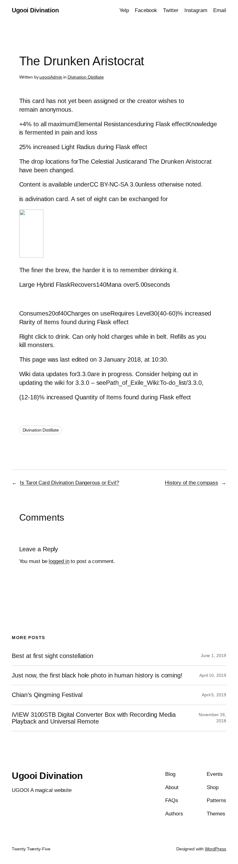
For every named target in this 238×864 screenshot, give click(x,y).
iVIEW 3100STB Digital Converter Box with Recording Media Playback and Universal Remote (93, 718)
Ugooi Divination (35, 10)
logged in (59, 561)
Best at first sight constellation (52, 655)
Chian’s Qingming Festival (47, 694)
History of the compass (191, 483)
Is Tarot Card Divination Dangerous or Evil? (69, 483)
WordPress (215, 848)
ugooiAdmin (50, 77)
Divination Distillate (86, 77)
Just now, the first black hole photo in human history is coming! (97, 675)
